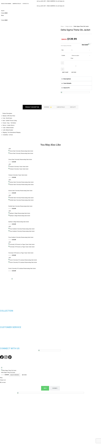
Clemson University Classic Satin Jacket (17, 175)
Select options (14, 374)
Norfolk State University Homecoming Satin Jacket (20, 206)
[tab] (32, 107)
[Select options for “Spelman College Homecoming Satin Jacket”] (10, 219)
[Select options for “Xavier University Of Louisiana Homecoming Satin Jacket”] (10, 265)
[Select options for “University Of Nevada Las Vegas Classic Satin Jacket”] (10, 250)
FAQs (1, 343)
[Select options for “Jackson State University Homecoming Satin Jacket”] (10, 187)
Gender (63, 55)
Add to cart (65, 72)
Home (62, 26)
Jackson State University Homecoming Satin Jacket (20, 190)
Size (63, 50)
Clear (72, 58)
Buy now (74, 72)
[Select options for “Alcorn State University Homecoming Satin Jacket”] (10, 156)
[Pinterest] (10, 357)
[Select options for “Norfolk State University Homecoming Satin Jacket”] (10, 203)
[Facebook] (2, 357)
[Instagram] (6, 357)
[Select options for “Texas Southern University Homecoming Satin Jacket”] (10, 234)
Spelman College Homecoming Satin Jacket (18, 221)
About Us (2, 341)
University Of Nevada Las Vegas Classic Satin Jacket (20, 252)
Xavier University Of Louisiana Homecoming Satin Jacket (22, 268)
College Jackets (69, 26)
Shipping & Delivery (5, 329)
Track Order (3, 336)
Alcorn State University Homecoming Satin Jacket (20, 159)
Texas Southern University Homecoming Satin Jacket (20, 237)
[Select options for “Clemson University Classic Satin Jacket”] (10, 172)
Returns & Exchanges (5, 332)
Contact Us (3, 339)
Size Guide (85, 44)
